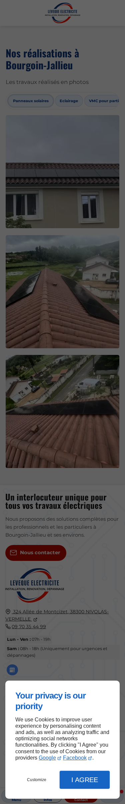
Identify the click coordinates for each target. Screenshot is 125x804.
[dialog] (62, 740)
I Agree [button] (84, 779)
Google (47, 758)
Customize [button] (36, 779)
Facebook (75, 758)
